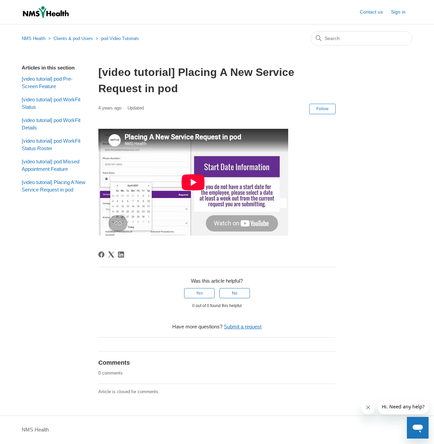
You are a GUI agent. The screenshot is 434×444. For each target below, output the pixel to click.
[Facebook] (101, 254)
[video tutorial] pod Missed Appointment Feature (50, 165)
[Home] (46, 12)
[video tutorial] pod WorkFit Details (51, 124)
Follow (322, 108)
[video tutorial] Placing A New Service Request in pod (53, 186)
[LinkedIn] (121, 254)
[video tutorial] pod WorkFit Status (51, 103)
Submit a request (242, 326)
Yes (199, 293)
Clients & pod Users (73, 38)
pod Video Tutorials (120, 38)
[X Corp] (111, 254)
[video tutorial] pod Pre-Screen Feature (47, 82)
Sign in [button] (398, 12)
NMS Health (33, 38)
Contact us (371, 12)
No (234, 293)
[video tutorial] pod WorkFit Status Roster (51, 145)
